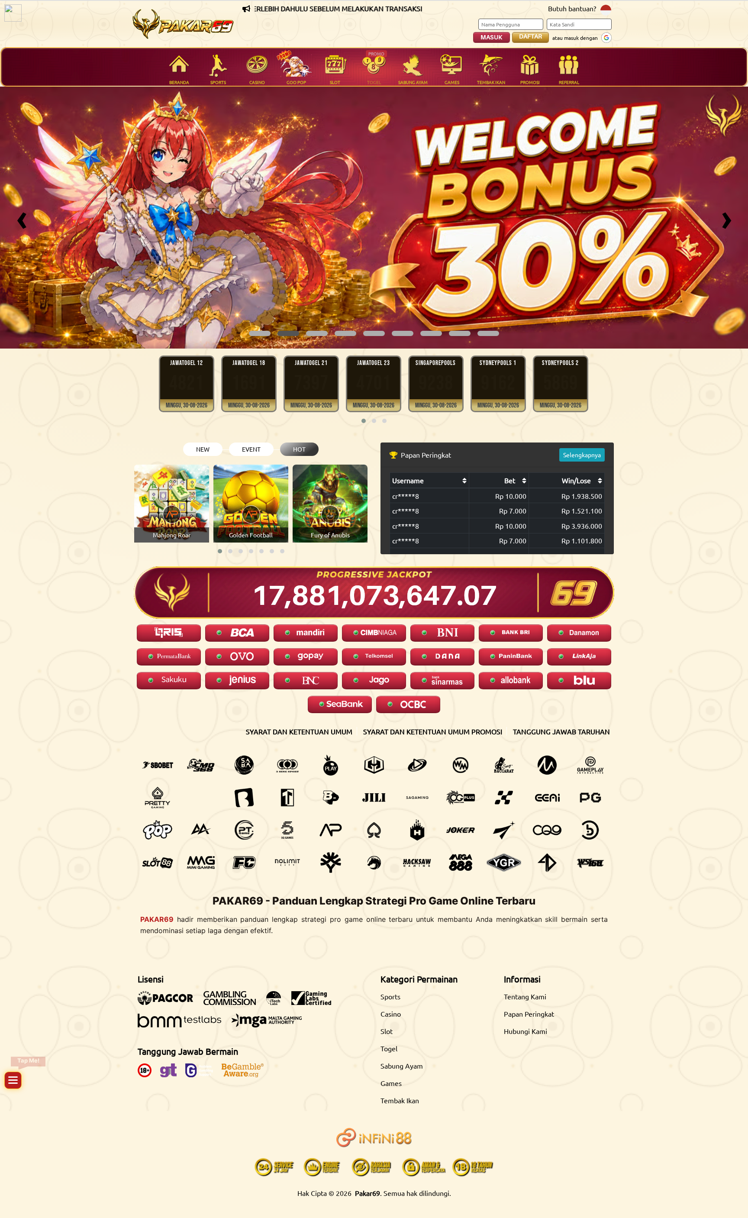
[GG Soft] (374, 765)
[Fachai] (244, 862)
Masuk (491, 37)
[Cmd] (201, 765)
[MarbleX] (504, 797)
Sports (390, 996)
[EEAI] (547, 797)
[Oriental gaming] (460, 797)
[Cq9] (547, 830)
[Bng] (590, 830)
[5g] (287, 830)
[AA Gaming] (201, 830)
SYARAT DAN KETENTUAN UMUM (299, 731)
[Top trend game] (287, 797)
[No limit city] (287, 862)
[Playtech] (417, 765)
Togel (388, 1048)
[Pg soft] (590, 797)
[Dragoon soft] (374, 862)
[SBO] (157, 765)
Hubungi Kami (525, 1031)
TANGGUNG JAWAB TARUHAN (561, 731)
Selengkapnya (582, 455)
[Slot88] (157, 862)
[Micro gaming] (547, 765)
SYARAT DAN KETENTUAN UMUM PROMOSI (432, 731)
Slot (386, 1031)
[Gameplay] (590, 765)
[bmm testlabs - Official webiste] (184, 1025)
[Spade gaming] (374, 830)
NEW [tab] (203, 449)
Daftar (530, 36)
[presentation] (21, 218)
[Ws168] (590, 862)
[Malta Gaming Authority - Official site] (271, 1025)
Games (391, 1083)
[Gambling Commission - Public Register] (233, 1002)
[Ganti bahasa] (605, 9)
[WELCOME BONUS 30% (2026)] (374, 218)
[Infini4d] (547, 862)
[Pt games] (244, 830)
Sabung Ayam (401, 1065)
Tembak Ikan (399, 1100)
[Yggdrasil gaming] (330, 862)
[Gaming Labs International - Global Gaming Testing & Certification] (315, 1002)
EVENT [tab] (251, 449)
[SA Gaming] (417, 797)
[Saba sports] (244, 765)
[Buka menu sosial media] (13, 1080)
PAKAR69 (157, 919)
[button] (259, 333)
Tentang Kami (525, 996)
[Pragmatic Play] (330, 765)
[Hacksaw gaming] (417, 862)
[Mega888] (460, 862)
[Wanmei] (460, 765)
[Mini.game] (201, 797)
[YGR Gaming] (504, 862)
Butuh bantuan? (572, 8)
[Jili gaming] (374, 797)
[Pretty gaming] (157, 797)
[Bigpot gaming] (330, 797)
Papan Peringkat (529, 1013)
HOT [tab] (299, 449)
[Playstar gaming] (504, 830)
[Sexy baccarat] (504, 765)
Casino (390, 1013)
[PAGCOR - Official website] (170, 1002)
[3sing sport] (287, 765)
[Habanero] (417, 830)
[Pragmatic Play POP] (157, 830)
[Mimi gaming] (201, 862)
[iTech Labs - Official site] (278, 1002)
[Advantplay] (330, 830)
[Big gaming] (244, 797)
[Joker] (460, 830)
